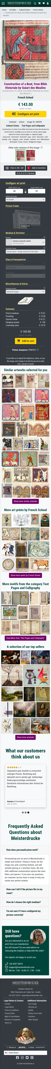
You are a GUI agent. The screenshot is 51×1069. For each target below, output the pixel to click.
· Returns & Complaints (12, 1020)
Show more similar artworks (25, 501)
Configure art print (27, 114)
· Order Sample (32, 1020)
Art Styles (12, 10)
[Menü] (3, 3)
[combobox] (25, 200)
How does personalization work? (22, 849)
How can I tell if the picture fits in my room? (24, 891)
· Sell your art (32, 1007)
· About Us (7, 1023)
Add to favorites (38, 168)
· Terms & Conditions (11, 1010)
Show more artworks (25, 737)
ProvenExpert (20, 801)
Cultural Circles (24, 10)
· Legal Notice (9, 1007)
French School (38, 10)
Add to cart (27, 341)
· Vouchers (31, 1016)
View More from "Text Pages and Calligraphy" (25, 638)
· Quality (30, 1010)
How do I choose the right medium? (23, 902)
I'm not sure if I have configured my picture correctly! (23, 913)
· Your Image (32, 1004)
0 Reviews (31, 173)
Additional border (11, 196)
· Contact (7, 1004)
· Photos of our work (34, 1013)
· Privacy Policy (9, 1013)
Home (4, 10)
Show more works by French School (25, 575)
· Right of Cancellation (12, 1016)
